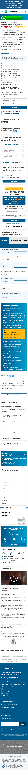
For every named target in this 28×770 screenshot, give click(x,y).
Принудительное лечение (8, 476)
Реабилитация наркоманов (9, 704)
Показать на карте (14, 747)
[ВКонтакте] (2, 590)
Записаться (14, 181)
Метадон (4, 488)
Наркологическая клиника (8, 699)
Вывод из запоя (5, 715)
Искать (23, 724)
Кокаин (4, 503)
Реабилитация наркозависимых (10, 473)
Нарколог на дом (6, 718)
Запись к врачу (6, 681)
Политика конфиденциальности (9, 691)
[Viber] (6, 590)
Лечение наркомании (10, 470)
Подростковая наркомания (9, 479)
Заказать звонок (14, 220)
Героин (4, 491)
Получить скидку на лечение (14, 394)
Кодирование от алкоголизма (9, 712)
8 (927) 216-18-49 (16, 7)
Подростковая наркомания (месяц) (11, 256)
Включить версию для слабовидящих (11, 672)
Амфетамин (5, 500)
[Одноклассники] (4, 590)
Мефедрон (5, 485)
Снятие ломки (5, 482)
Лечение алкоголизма (7, 707)
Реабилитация (16, 240)
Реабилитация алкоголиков (9, 710)
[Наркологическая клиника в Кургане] (14, 11)
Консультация (14, 107)
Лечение (4, 240)
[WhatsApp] (8, 590)
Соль (3, 494)
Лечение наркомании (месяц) (9, 249)
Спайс (3, 497)
